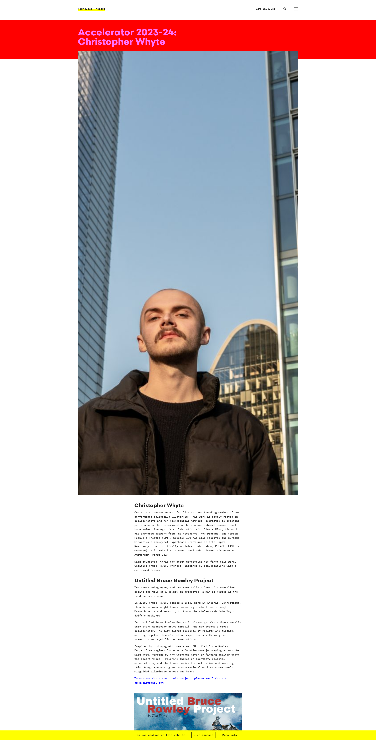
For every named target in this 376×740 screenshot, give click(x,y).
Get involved (265, 9)
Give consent (203, 735)
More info (229, 735)
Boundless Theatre (91, 9)
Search (284, 8)
